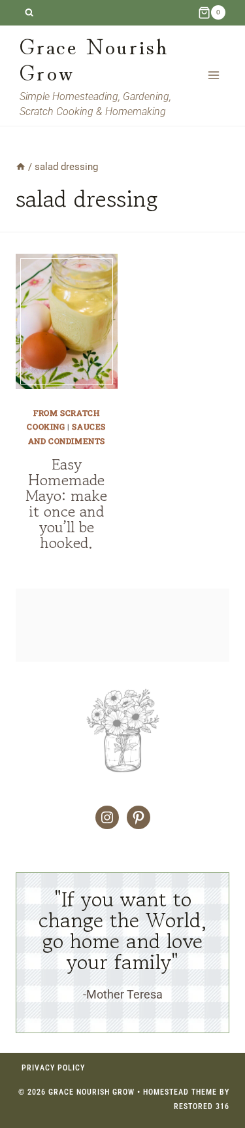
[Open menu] (213, 75)
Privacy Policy (53, 1067)
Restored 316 (201, 1106)
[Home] (20, 167)
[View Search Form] (29, 12)
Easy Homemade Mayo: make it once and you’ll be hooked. (66, 503)
